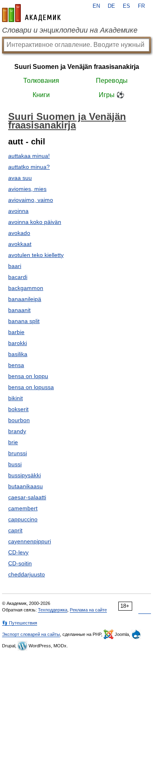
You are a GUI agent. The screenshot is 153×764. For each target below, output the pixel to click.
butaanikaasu (25, 486)
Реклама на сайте (88, 609)
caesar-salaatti (27, 497)
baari (14, 266)
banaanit (19, 310)
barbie (16, 332)
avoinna (18, 211)
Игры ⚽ (111, 94)
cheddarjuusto (26, 574)
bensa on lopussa (31, 387)
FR (141, 6)
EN (96, 6)
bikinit (15, 398)
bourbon (19, 420)
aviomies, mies (27, 189)
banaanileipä (24, 299)
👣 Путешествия (19, 622)
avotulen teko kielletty (36, 255)
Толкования (41, 80)
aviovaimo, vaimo (30, 200)
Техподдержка (52, 609)
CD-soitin (20, 563)
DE (111, 6)
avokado (19, 233)
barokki (17, 343)
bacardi (17, 277)
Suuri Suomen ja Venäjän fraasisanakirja (76, 66)
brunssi (17, 453)
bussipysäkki (24, 475)
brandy (17, 431)
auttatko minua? (29, 167)
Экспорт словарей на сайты (31, 634)
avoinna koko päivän (34, 222)
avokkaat (19, 244)
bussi (15, 464)
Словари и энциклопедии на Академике (69, 30)
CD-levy (18, 552)
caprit (15, 530)
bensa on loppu (28, 376)
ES (126, 6)
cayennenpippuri (29, 541)
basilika (17, 354)
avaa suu (20, 178)
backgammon (25, 288)
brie (13, 442)
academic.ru (31, 13)
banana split (24, 321)
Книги (41, 94)
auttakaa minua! (29, 156)
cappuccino (23, 519)
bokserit (18, 409)
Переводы (112, 80)
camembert (23, 508)
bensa (16, 365)
